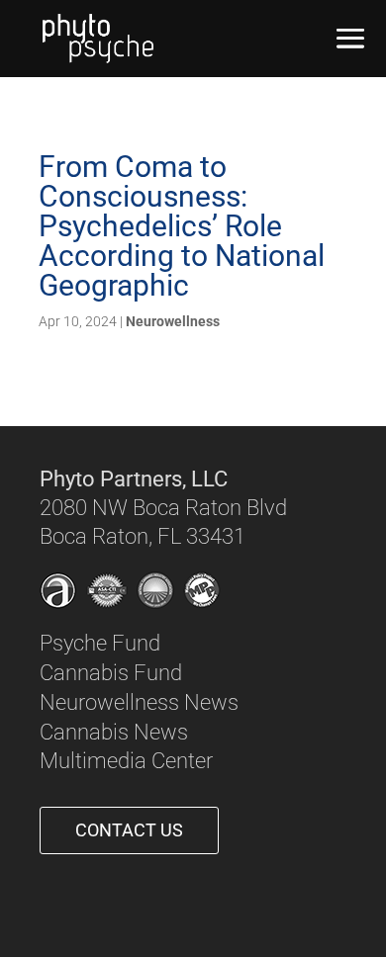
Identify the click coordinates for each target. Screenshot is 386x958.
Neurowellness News (139, 702)
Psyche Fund (100, 643)
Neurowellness (173, 321)
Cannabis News (114, 732)
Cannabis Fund (111, 672)
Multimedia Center (126, 760)
